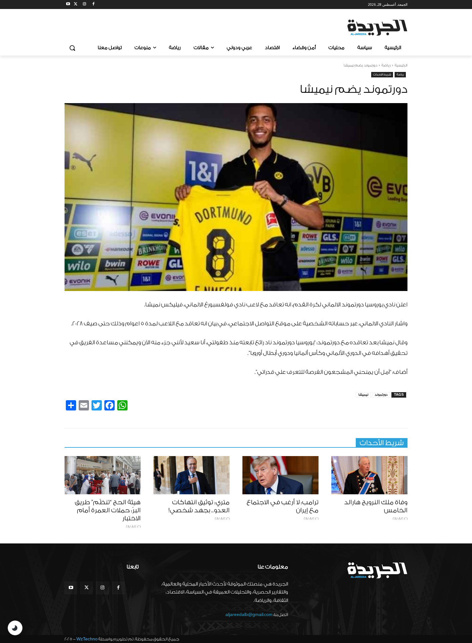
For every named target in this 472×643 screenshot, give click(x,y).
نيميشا (363, 395)
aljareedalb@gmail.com (249, 614)
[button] (72, 48)
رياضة (385, 65)
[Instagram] (84, 4)
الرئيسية (401, 65)
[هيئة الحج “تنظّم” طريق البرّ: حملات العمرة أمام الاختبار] (103, 475)
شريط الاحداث (382, 74)
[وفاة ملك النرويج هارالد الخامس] (369, 475)
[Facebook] (93, 4)
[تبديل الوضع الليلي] (15, 628)
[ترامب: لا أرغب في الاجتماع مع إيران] (280, 475)
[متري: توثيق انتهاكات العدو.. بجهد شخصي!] (191, 475)
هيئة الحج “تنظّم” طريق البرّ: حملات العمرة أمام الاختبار (108, 510)
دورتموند (381, 395)
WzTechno (87, 639)
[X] (75, 4)
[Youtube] (68, 4)
